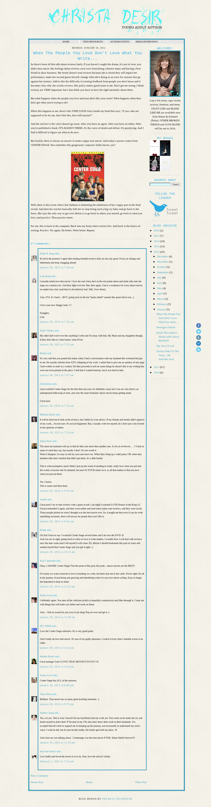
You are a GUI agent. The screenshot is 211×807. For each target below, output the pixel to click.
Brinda (43, 353)
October (162, 267)
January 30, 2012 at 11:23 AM (57, 586)
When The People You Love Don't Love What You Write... (168, 318)
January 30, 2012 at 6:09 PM (57, 685)
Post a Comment (39, 775)
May (160, 288)
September (163, 272)
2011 (157, 367)
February (162, 304)
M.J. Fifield (45, 626)
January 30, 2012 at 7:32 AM (57, 321)
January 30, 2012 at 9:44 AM (57, 521)
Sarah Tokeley (47, 330)
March (161, 298)
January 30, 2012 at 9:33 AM (57, 490)
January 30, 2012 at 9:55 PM (57, 704)
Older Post (141, 782)
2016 (157, 230)
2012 (157, 251)
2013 (157, 246)
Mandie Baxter (47, 656)
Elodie (43, 530)
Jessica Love (46, 675)
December (163, 256)
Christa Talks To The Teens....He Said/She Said (167, 355)
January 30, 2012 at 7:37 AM (57, 375)
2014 (157, 241)
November (163, 261)
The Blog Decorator (117, 799)
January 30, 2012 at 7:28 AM (57, 267)
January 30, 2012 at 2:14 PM (57, 647)
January (161, 309)
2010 (157, 372)
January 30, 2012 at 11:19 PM (57, 742)
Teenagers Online (165, 327)
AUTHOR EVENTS (119, 41)
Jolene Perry (46, 441)
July (159, 277)
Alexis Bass (45, 694)
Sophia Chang (47, 712)
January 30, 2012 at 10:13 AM (57, 552)
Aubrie (43, 499)
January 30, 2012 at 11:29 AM (57, 617)
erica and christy (48, 751)
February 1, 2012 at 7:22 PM (57, 761)
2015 (157, 235)
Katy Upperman (48, 560)
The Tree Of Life (165, 346)
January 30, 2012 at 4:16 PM (57, 666)
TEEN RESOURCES (93, 41)
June (160, 283)
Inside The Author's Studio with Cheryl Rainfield (167, 336)
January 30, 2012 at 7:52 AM (57, 405)
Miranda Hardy (47, 414)
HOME (66, 41)
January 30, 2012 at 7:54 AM (57, 432)
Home (89, 782)
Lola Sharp (45, 276)
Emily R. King (47, 253)
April (160, 293)
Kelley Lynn (46, 595)
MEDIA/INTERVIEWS (147, 41)
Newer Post (37, 782)
